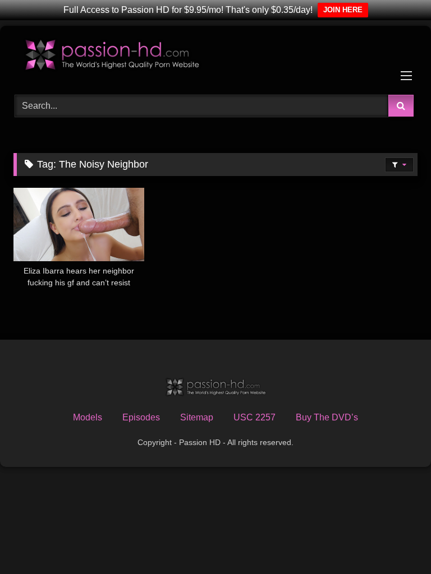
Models (87, 417)
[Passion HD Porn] (215, 56)
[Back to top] (396, 541)
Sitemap (196, 417)
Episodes (141, 417)
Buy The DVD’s (327, 417)
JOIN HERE (343, 10)
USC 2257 (254, 417)
